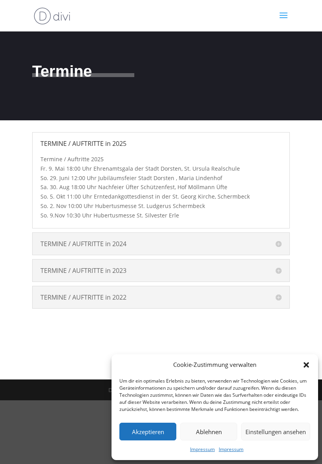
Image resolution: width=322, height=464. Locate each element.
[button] (306, 365)
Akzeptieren (148, 432)
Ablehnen (209, 432)
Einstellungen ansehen (275, 432)
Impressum (202, 449)
